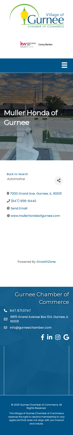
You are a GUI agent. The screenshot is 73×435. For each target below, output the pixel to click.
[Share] (58, 180)
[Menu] (64, 65)
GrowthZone (46, 261)
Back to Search (17, 174)
